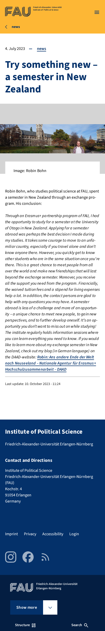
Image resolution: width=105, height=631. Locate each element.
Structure (22, 625)
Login (74, 534)
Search (76, 625)
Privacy (30, 534)
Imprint (11, 534)
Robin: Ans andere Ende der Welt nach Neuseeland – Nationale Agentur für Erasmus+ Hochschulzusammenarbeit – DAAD (50, 363)
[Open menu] (96, 12)
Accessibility (52, 534)
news (41, 48)
